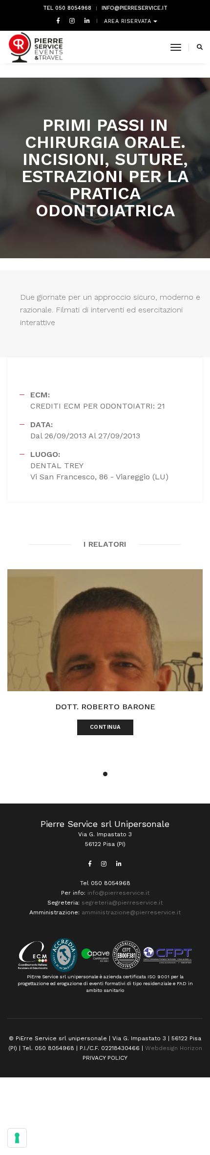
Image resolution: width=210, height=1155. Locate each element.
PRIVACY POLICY (105, 1057)
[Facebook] (58, 20)
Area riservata (128, 21)
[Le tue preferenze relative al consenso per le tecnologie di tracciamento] (17, 1138)
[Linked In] (85, 20)
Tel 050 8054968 (67, 8)
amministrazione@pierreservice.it (131, 912)
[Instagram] (72, 20)
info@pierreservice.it (135, 8)
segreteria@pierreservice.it (122, 902)
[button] (105, 774)
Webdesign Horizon (173, 1048)
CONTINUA (105, 727)
